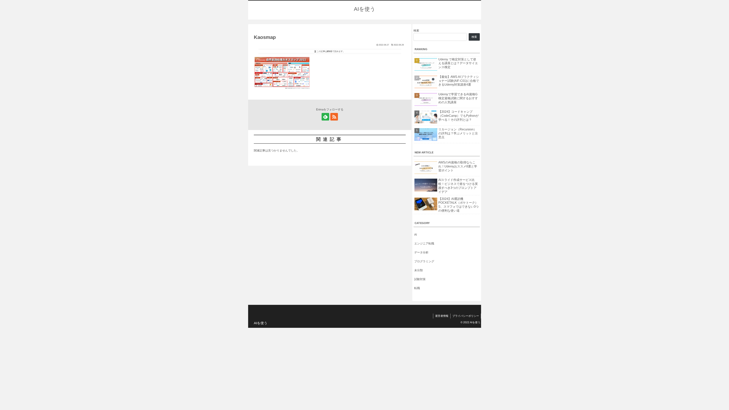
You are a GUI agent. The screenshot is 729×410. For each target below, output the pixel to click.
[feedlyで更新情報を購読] (325, 117)
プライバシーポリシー (465, 315)
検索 (416, 30)
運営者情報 (441, 315)
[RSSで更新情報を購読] (334, 117)
